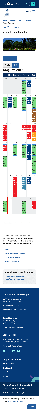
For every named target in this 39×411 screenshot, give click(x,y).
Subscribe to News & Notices (13, 346)
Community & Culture (16, 20)
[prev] (6, 58)
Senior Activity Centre (12, 258)
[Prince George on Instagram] (18, 351)
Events (28, 20)
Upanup (21, 389)
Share (14, 27)
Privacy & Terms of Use (11, 385)
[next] (13, 58)
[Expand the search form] (33, 4)
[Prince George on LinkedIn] (13, 351)
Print (4, 27)
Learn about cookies (15, 401)
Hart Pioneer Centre (12, 262)
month (7, 65)
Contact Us (6, 376)
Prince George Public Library (15, 253)
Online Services (8, 364)
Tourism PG (9, 249)
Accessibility (26, 385)
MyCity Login (7, 368)
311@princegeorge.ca (11, 305)
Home (5, 20)
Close (32, 407)
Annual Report (8, 372)
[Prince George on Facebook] (4, 351)
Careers (5, 389)
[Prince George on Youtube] (9, 351)
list (15, 65)
